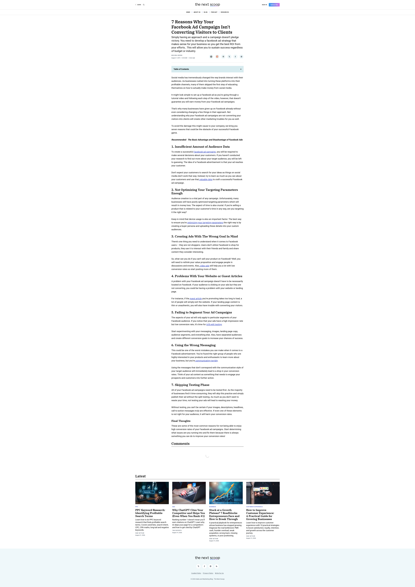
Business (212, 506)
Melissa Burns (176, 55)
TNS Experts (177, 530)
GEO (173, 506)
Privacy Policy (208, 573)
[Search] (144, 5)
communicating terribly (206, 360)
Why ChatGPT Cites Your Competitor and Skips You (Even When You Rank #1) (188, 513)
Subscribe (274, 5)
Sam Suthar (139, 533)
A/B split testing (214, 324)
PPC (136, 506)
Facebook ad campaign (205, 151)
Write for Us (219, 573)
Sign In (264, 5)
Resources (225, 12)
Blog (206, 12)
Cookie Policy (196, 573)
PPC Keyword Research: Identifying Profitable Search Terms (150, 513)
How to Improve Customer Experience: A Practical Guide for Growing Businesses (260, 514)
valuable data (205, 179)
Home (188, 12)
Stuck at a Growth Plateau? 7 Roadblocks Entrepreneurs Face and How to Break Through (224, 514)
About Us (197, 12)
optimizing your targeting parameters (205, 222)
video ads (204, 265)
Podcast (214, 12)
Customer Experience (254, 506)
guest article (195, 298)
